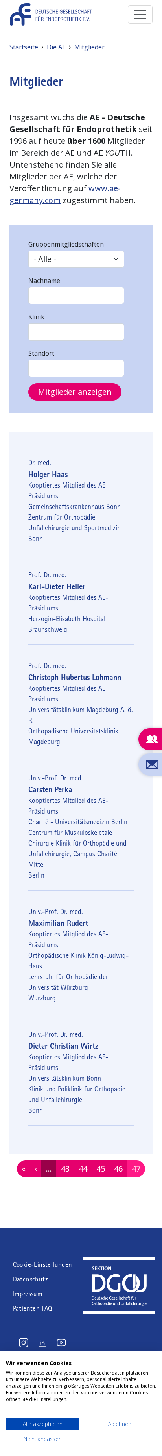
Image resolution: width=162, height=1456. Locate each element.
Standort (41, 353)
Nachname (44, 280)
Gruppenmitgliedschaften (66, 244)
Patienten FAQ (32, 1308)
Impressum (28, 1294)
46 (120, 1168)
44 (85, 1168)
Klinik (36, 317)
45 (103, 1168)
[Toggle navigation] (140, 14)
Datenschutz (30, 1279)
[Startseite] (53, 14)
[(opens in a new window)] (119, 1260)
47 (138, 1168)
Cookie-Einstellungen (42, 1264)
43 (67, 1168)
